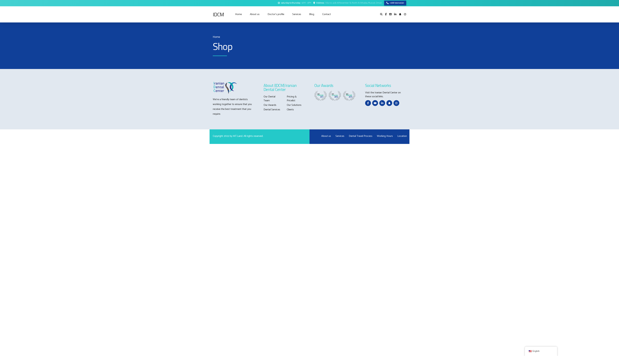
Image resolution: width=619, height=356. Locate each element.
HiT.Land (237, 136)
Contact (326, 14)
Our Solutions (294, 105)
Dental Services (272, 109)
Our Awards (270, 105)
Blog (311, 14)
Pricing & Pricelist (292, 98)
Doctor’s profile (276, 14)
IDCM (218, 14)
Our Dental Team (269, 98)
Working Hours (385, 136)
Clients (290, 109)
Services (296, 14)
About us (255, 14)
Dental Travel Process (360, 136)
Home (238, 14)
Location (402, 136)
